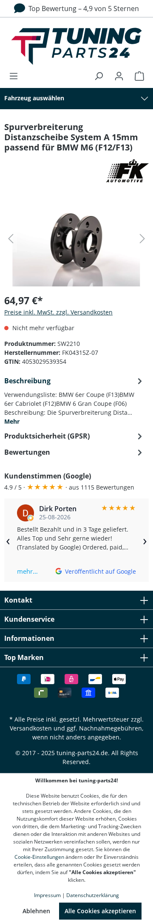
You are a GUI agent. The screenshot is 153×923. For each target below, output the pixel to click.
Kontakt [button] (18, 600)
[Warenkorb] (136, 76)
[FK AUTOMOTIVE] (76, 170)
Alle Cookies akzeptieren (100, 911)
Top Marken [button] (24, 657)
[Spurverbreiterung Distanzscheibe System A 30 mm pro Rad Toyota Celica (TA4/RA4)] (76, 238)
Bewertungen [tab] (27, 452)
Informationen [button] (29, 638)
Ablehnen (36, 911)
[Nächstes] (142, 238)
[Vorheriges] (10, 238)
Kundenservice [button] (29, 619)
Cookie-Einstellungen (39, 857)
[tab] (74, 400)
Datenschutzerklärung (92, 895)
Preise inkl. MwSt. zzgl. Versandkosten (58, 312)
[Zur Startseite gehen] (76, 46)
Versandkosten (31, 728)
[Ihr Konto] (119, 76)
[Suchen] (98, 76)
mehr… (27, 571)
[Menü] (16, 76)
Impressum (47, 895)
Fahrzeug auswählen (34, 98)
